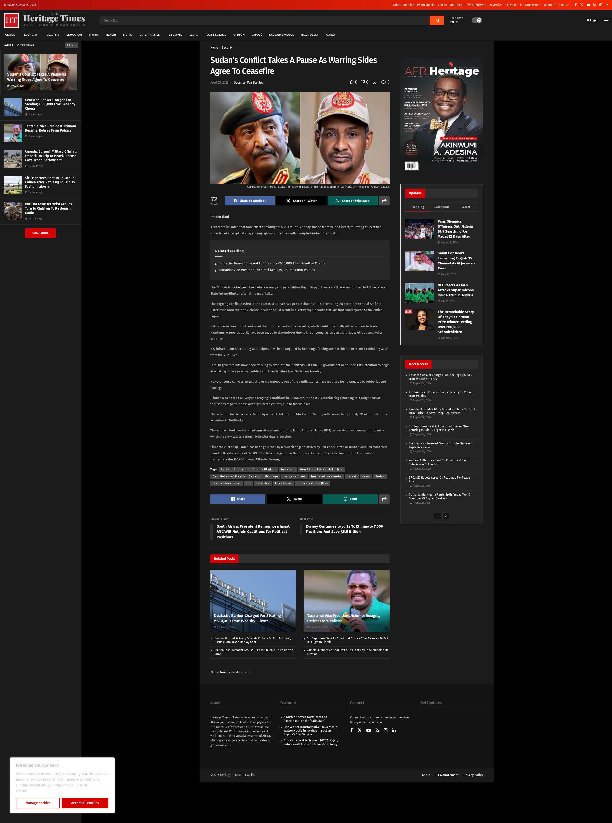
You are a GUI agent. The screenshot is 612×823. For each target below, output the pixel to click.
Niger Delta (309, 34)
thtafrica (263, 483)
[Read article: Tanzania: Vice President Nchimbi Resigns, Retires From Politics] (347, 601)
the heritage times (227, 483)
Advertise (495, 4)
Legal (194, 34)
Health (111, 34)
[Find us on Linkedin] (394, 730)
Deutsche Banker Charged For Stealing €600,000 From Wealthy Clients (50, 104)
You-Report (457, 4)
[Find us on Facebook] (576, 5)
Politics (9, 34)
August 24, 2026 (421, 417)
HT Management (530, 4)
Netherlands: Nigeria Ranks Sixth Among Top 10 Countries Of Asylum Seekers (439, 496)
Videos (442, 4)
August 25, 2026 (225, 627)
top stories (283, 483)
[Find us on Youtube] (588, 5)
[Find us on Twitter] (581, 5)
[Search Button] (437, 20)
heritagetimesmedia (326, 476)
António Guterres (234, 469)
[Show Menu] (606, 20)
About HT (550, 4)
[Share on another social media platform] (384, 200)
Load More (40, 233)
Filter (70, 45)
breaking (288, 469)
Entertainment (151, 34)
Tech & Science (215, 34)
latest (351, 476)
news (366, 476)
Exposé (257, 34)
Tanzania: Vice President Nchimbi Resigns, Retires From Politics (50, 128)
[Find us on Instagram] (600, 5)
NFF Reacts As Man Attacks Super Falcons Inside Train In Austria (456, 290)
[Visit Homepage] (45, 20)
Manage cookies (38, 803)
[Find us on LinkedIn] (607, 5)
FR (456, 22)
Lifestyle (175, 34)
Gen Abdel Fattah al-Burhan (321, 469)
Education (74, 34)
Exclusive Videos (281, 34)
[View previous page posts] (437, 515)
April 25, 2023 (219, 82)
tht (248, 483)
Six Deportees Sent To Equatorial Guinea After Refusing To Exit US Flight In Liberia (50, 182)
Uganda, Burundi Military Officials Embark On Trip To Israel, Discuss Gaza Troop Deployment (51, 156)
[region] (62, 785)
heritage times (295, 476)
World (330, 34)
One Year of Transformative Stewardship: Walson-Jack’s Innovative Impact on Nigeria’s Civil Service (311, 730)
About (426, 775)
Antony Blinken (264, 469)
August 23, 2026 (421, 485)
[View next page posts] (445, 515)
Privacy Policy (473, 775)
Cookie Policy (40, 791)
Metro (127, 34)
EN (452, 22)
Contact (564, 4)
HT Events (511, 4)
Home (214, 47)
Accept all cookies (85, 803)
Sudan (380, 476)
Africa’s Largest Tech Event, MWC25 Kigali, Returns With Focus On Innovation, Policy (311, 742)
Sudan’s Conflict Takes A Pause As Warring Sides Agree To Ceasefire (36, 77)
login (223, 672)
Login (593, 20)
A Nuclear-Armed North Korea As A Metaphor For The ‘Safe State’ (305, 718)
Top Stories (255, 82)
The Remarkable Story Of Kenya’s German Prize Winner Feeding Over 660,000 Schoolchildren (456, 322)
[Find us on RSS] (594, 5)
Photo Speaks (426, 4)
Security (53, 34)
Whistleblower (476, 4)
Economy (31, 34)
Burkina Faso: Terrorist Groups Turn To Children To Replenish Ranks (48, 208)
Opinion (238, 34)
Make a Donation (403, 4)
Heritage (271, 476)
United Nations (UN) (312, 483)
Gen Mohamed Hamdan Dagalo (236, 476)
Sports (94, 34)
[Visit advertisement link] (441, 116)
